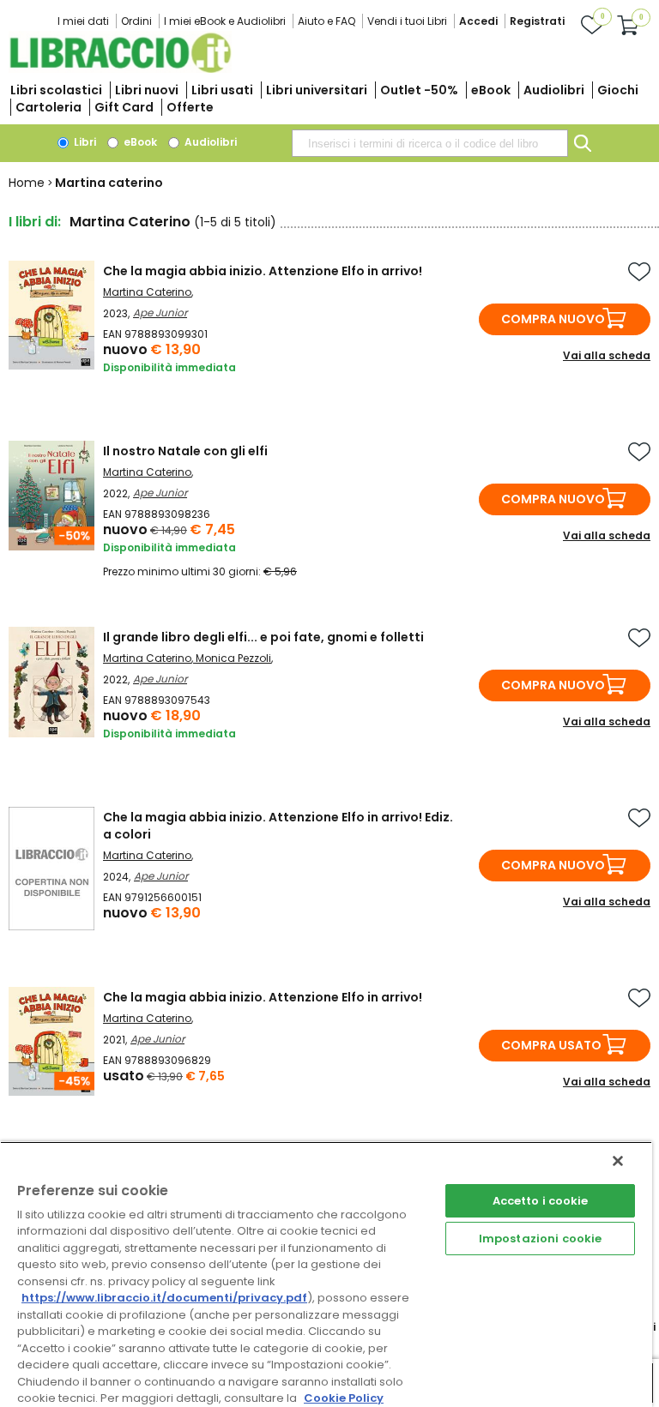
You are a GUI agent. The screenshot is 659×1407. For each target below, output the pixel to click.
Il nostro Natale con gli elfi (185, 451)
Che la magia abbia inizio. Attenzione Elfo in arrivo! (262, 271)
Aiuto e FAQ (326, 21)
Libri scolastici (56, 90)
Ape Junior (160, 312)
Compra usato (551, 1045)
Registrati (537, 21)
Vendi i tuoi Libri (407, 21)
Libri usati (222, 90)
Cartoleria (48, 107)
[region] (326, 1274)
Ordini (136, 21)
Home (27, 182)
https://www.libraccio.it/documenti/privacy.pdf (164, 1298)
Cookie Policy (344, 1398)
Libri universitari (316, 90)
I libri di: (35, 221)
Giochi (617, 90)
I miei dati (83, 21)
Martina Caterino (147, 292)
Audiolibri (553, 90)
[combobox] (430, 143)
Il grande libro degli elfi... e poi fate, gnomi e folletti (263, 637)
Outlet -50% (419, 90)
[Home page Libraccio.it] (120, 69)
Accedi (478, 21)
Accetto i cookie (541, 1201)
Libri (83, 142)
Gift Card (124, 107)
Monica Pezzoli (233, 658)
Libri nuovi (146, 90)
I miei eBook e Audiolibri (225, 21)
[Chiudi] (618, 1161)
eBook (491, 90)
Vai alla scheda (606, 355)
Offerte (190, 107)
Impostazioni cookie (540, 1238)
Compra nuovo (553, 319)
